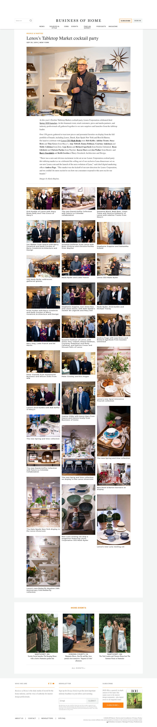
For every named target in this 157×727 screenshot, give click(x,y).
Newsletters (47, 718)
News (41, 26)
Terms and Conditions (123, 718)
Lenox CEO (71, 140)
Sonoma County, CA (78, 654)
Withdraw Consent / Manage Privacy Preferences (125, 722)
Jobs (66, 26)
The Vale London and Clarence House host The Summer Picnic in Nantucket (114, 657)
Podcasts (101, 26)
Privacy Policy (93, 707)
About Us (19, 718)
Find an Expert (87, 27)
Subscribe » (113, 705)
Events (74, 26)
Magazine (113, 26)
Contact (32, 718)
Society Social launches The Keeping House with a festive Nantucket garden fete (42, 657)
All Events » (78, 668)
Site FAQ (61, 718)
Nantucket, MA (42, 654)
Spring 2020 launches (48, 123)
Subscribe (125, 21)
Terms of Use (62, 707)
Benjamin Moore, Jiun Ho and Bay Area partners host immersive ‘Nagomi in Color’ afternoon (78, 658)
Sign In (137, 21)
